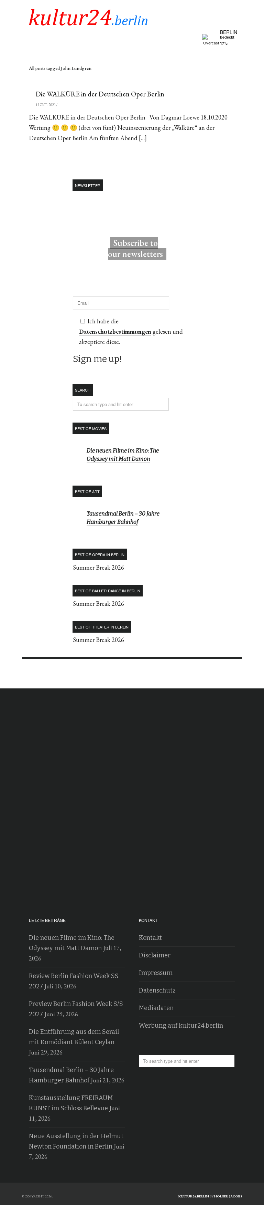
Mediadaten (156, 1008)
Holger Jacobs (228, 1196)
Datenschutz (157, 990)
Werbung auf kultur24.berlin (181, 1025)
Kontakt (150, 938)
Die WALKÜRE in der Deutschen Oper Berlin (100, 94)
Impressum (156, 973)
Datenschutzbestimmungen (115, 331)
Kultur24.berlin (193, 1196)
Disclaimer (154, 955)
